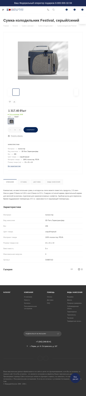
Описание (10, 182)
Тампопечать (71, 315)
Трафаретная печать (74, 321)
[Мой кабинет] (59, 10)
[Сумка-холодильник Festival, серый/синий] (43, 60)
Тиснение (70, 318)
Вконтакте (40, 358)
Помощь (51, 292)
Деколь (69, 300)
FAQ (48, 303)
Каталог (7, 292)
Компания (28, 292)
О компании (28, 297)
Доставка (37, 182)
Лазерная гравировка (74, 303)
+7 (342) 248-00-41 (43, 342)
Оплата (49, 297)
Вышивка (70, 297)
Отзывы (24, 182)
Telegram (45, 358)
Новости (27, 300)
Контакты (27, 303)
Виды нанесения (53, 182)
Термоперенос (72, 312)
